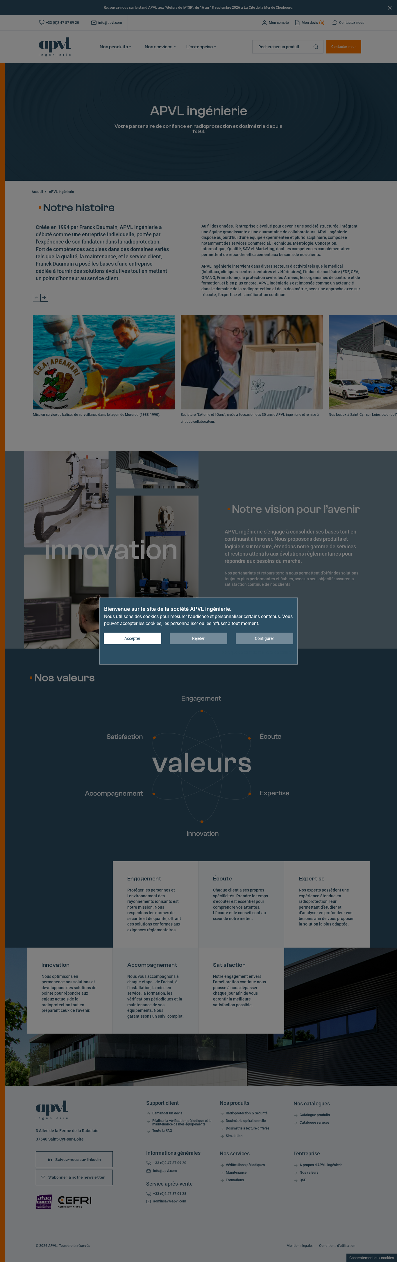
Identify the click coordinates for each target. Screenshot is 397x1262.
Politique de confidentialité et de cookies (257, 652)
